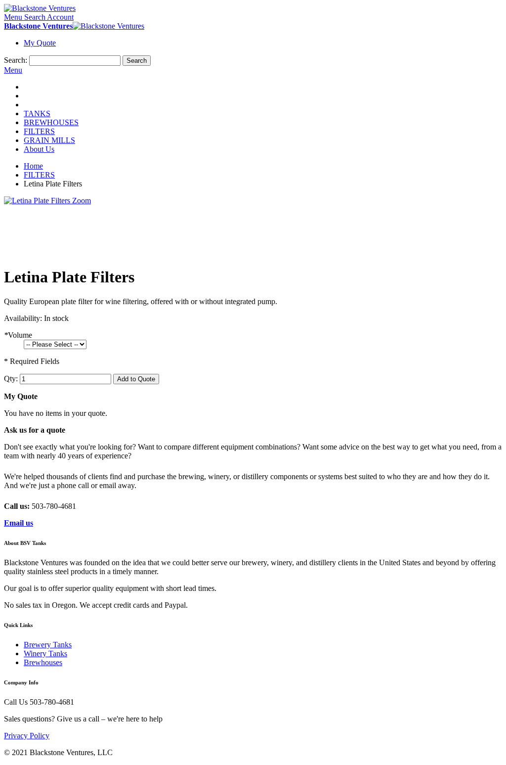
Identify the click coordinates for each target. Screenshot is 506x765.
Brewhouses (43, 662)
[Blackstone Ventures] (40, 8)
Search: (15, 60)
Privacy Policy (26, 735)
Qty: (11, 378)
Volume (18, 335)
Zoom (81, 200)
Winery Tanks (45, 653)
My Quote (40, 43)
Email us (18, 523)
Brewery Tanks (48, 644)
